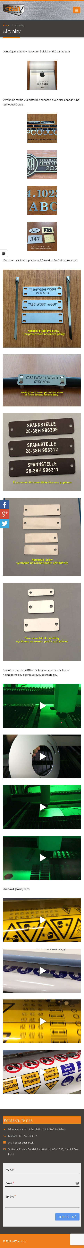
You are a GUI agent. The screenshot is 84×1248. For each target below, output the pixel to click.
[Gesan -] (13, 10)
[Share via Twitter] (4, 523)
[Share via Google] (4, 513)
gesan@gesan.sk (24, 1142)
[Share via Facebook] (4, 504)
